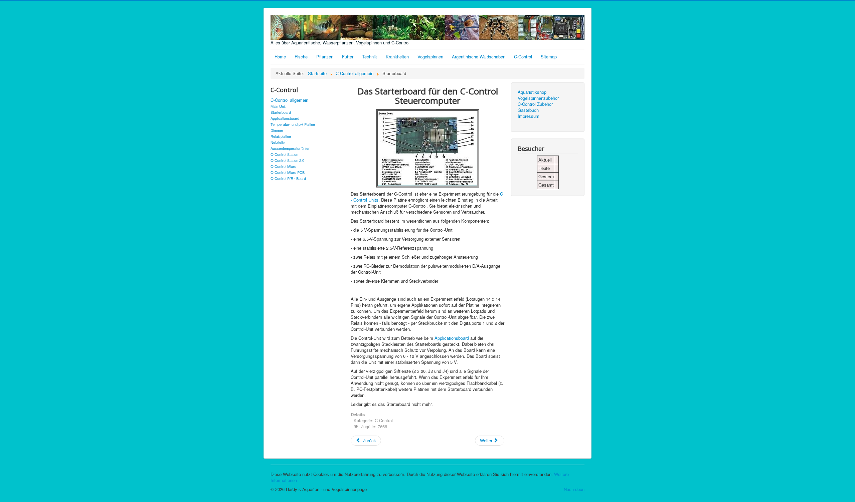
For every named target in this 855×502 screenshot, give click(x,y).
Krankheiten (397, 56)
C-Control (523, 56)
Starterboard (281, 112)
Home (280, 56)
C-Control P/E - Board (288, 178)
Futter (347, 56)
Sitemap (549, 56)
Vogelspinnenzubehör (538, 98)
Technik (369, 56)
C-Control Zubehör (535, 104)
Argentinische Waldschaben (478, 56)
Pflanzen (324, 56)
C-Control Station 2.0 (287, 160)
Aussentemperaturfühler (290, 148)
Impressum (528, 116)
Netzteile (278, 142)
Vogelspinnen (430, 56)
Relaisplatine (281, 136)
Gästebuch (528, 110)
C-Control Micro (283, 166)
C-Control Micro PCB (288, 172)
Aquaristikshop (532, 92)
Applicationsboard (285, 118)
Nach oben (574, 489)
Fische (301, 56)
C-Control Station (284, 154)
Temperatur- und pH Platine (293, 124)
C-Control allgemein (289, 100)
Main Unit (278, 106)
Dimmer (277, 130)
